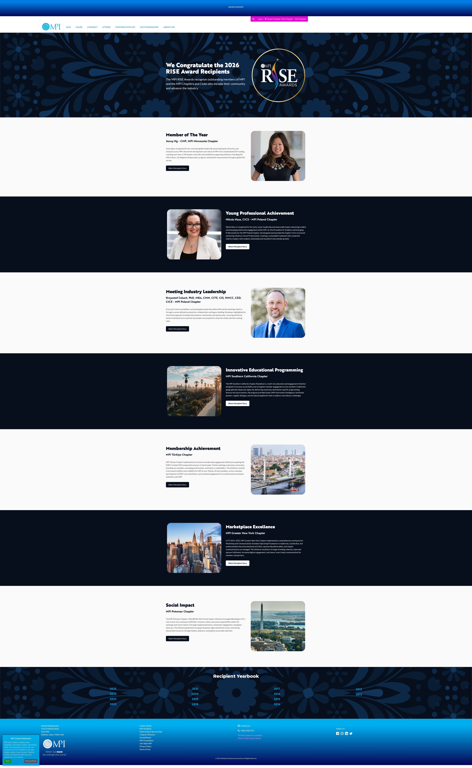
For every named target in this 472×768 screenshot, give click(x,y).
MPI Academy (145, 728)
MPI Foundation (149, 27)
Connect (92, 27)
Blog (461, 121)
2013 (359, 689)
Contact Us (245, 726)
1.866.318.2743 (247, 730)
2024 (113, 694)
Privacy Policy (145, 746)
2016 (277, 694)
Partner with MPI (125, 27)
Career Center (146, 726)
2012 (359, 694)
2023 (113, 699)
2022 (113, 704)
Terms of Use (145, 749)
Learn (79, 27)
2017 (277, 689)
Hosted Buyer (145, 737)
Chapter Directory (147, 734)
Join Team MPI (146, 743)
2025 (113, 689)
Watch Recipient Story (177, 168)
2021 (195, 689)
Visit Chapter (300, 19)
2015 (277, 699)
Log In (260, 19)
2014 (277, 704)
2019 (195, 699)
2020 (195, 694)
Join (68, 27)
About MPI (169, 27)
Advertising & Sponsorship (151, 731)
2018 (195, 704)
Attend (106, 27)
